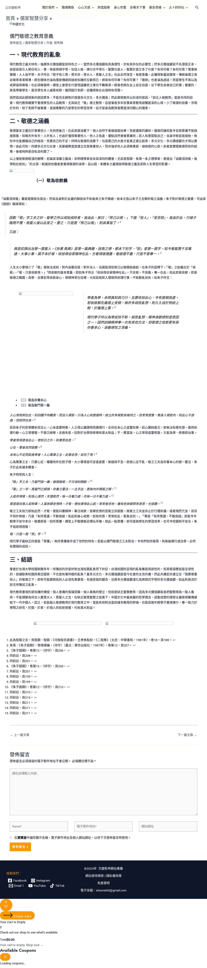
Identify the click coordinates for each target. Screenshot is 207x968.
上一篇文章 (19, 735)
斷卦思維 (155, 7)
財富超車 (104, 7)
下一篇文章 (187, 735)
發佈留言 (16, 43)
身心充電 (120, 7)
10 (91, 481)
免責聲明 (103, 883)
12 (112, 495)
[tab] (108, 400)
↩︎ (174, 640)
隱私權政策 (114, 876)
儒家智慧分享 (34, 43)
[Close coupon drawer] (5, 957)
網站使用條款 (94, 876)
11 (115, 488)
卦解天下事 (137, 7)
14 (143, 515)
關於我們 (48, 7)
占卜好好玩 (176, 7)
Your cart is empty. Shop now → (21, 945)
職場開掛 (68, 7)
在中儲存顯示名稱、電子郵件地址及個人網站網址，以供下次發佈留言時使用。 (72, 838)
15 (45, 533)
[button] (56, 7)
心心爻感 (84, 7)
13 (161, 503)
